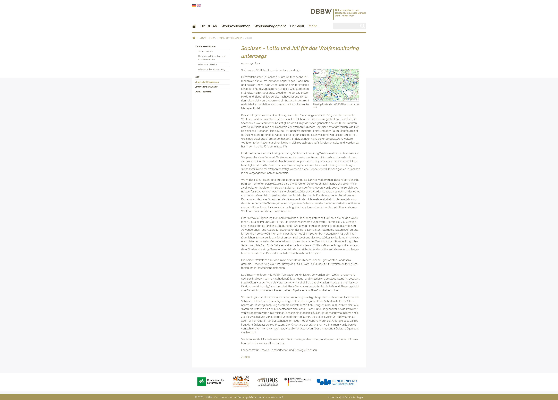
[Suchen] (362, 25)
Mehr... (313, 26)
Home (194, 26)
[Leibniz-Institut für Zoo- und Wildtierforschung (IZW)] (241, 382)
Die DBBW (208, 26)
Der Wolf (297, 26)
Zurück (245, 356)
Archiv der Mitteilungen (230, 38)
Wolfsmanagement (270, 26)
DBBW (203, 38)
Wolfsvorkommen (235, 26)
